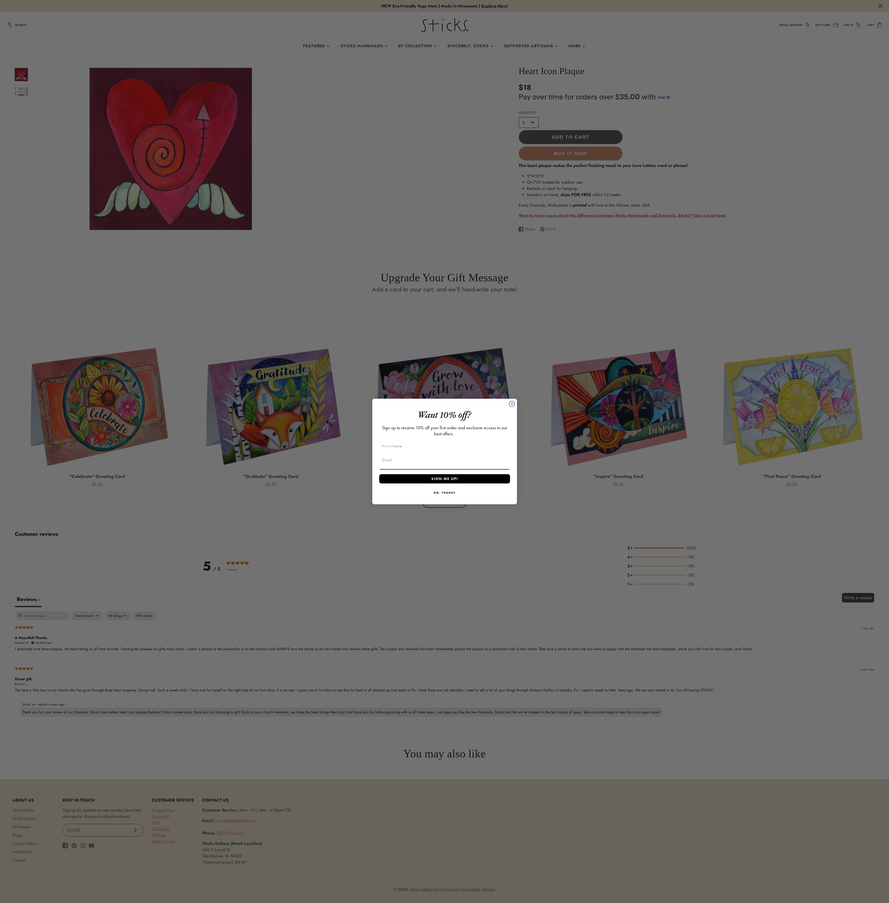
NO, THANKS (445, 493)
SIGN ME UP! (444, 478)
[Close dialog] (512, 404)
